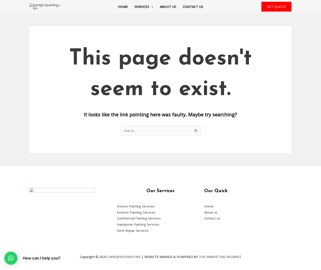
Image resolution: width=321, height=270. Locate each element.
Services (142, 6)
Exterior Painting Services (136, 212)
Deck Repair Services (132, 230)
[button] (151, 6)
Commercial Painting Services (139, 218)
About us (168, 6)
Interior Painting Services (136, 206)
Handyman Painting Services (138, 224)
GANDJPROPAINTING (124, 256)
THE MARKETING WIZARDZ (220, 256)
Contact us (193, 6)
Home (123, 6)
